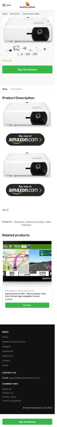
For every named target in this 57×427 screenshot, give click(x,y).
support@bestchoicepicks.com (24, 377)
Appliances (7, 351)
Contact (6, 360)
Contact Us (7, 393)
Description (16, 89)
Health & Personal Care (13, 341)
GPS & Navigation (26, 291)
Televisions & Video (31, 14)
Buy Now (27, 305)
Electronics (15, 14)
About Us (6, 389)
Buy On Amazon (27, 69)
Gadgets (6, 346)
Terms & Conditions (11, 400)
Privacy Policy (9, 396)
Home (4, 14)
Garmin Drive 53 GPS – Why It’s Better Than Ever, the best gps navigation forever (25, 294)
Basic (5, 89)
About (5, 365)
